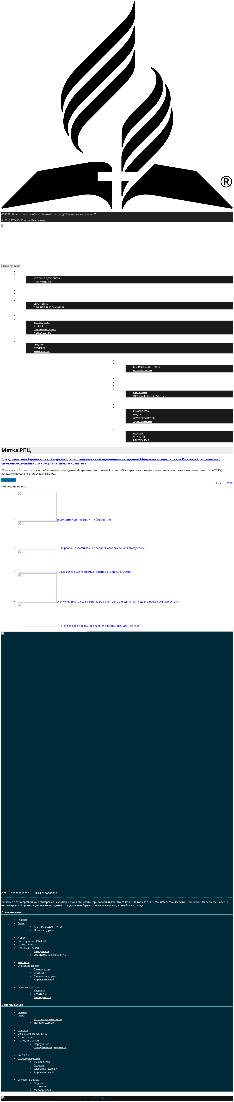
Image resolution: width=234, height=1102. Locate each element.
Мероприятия (42, 351)
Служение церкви (28, 341)
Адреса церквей (43, 333)
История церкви (43, 281)
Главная (23, 271)
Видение (39, 344)
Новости (23, 290)
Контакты (23, 315)
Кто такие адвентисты (47, 278)
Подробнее (8, 479)
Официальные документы (49, 307)
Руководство (42, 322)
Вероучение (41, 304)
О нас (21, 275)
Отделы (38, 326)
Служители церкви (45, 329)
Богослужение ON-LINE (31, 293)
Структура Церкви (28, 319)
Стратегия (39, 348)
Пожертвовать (26, 297)
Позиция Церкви (27, 300)
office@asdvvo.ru (34, 220)
